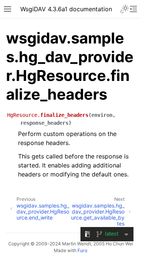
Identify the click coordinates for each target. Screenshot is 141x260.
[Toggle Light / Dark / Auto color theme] (124, 8)
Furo (82, 250)
